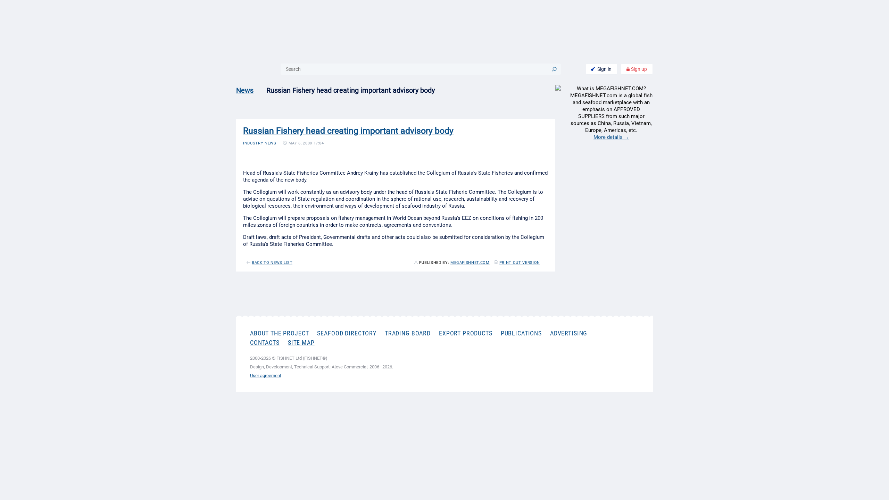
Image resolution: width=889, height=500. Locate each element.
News (245, 90)
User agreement (265, 375)
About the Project (279, 333)
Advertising (568, 333)
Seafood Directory (346, 333)
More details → (611, 137)
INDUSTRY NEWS (259, 143)
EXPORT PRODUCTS (465, 333)
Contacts (265, 342)
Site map (301, 342)
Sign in (604, 69)
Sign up (638, 69)
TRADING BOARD (408, 333)
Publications (521, 333)
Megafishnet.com (470, 263)
